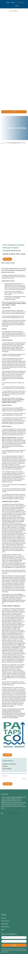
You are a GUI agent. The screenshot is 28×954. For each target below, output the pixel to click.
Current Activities (7, 768)
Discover (3, 918)
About (2, 929)
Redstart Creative (5, 951)
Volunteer (5, 766)
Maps (8, 2)
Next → (25, 778)
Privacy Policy (5, 950)
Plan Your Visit (5, 921)
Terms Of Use (12, 950)
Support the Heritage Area (9, 764)
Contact (17, 5)
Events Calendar (20, 2)
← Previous (4, 776)
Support (13, 2)
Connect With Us (5, 926)
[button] (26, 917)
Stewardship (4, 924)
